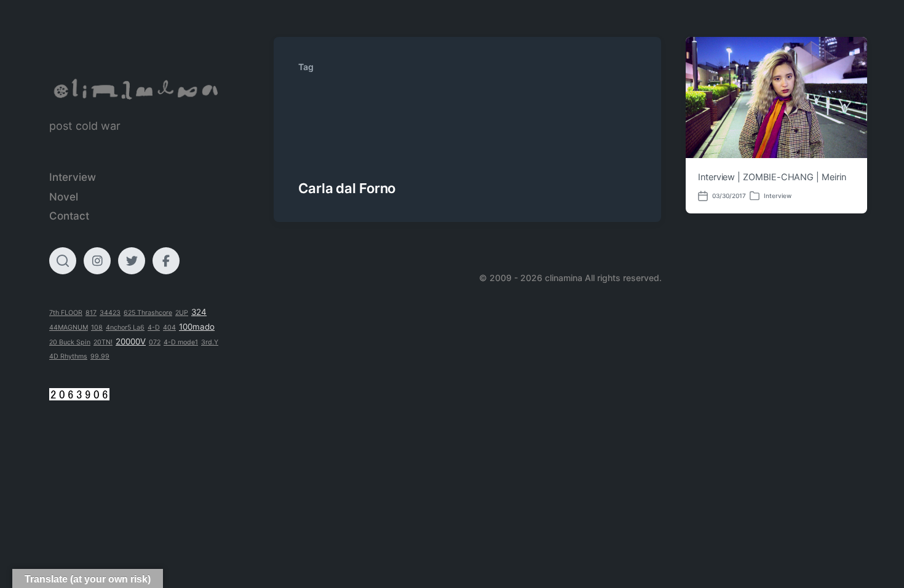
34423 (110, 313)
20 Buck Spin (69, 342)
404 (169, 328)
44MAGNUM (68, 328)
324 (199, 312)
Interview (72, 177)
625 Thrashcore (148, 313)
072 (155, 342)
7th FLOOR (65, 313)
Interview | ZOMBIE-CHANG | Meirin (772, 177)
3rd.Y (209, 342)
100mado (197, 327)
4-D (154, 328)
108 (97, 328)
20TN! (103, 342)
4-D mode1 (181, 342)
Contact (69, 216)
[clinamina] (136, 89)
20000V (131, 341)
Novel (63, 197)
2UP (181, 313)
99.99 (99, 356)
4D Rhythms (68, 356)
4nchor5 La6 (125, 328)
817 (91, 313)
